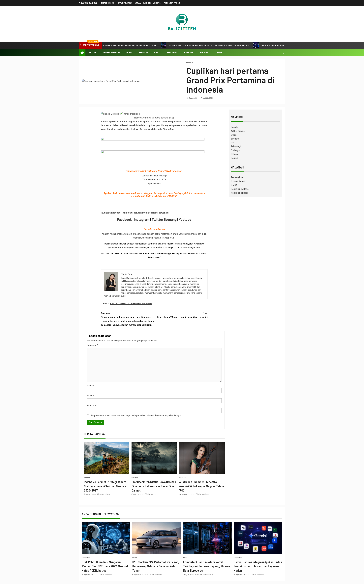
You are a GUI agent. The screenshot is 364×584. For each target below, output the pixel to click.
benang (171, 219)
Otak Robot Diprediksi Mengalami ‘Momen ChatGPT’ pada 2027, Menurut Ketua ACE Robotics (105, 566)
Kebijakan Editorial (152, 3)
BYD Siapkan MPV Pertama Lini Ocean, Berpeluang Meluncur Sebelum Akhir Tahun (155, 566)
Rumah (92, 52)
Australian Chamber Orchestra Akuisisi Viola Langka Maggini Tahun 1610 (201, 486)
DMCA (138, 3)
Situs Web (92, 405)
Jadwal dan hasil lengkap (154, 175)
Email (90, 395)
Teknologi (171, 52)
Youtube (185, 219)
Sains (185, 557)
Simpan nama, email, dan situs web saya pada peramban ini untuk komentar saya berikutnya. (135, 415)
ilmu (156, 52)
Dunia (129, 52)
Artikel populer (111, 52)
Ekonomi (143, 52)
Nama (90, 385)
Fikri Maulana (105, 494)
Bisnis (134, 557)
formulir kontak (124, 3)
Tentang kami (107, 3)
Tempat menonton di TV (154, 179)
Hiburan (204, 52)
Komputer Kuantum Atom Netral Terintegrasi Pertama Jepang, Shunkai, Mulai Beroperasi (184, 45)
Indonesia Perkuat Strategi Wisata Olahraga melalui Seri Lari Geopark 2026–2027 (105, 486)
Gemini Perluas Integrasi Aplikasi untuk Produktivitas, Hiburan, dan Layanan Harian (274, 45)
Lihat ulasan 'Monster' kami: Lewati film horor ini (182, 315)
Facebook (124, 219)
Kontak (219, 52)
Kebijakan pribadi (172, 3)
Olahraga (188, 52)
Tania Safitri (193, 98)
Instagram (142, 219)
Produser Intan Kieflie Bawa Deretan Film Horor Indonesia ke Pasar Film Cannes (154, 486)
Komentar (92, 345)
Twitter (157, 219)
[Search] (282, 52)
